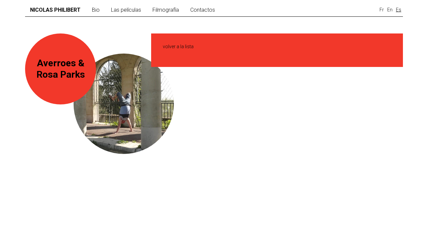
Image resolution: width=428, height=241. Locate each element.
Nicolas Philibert (55, 10)
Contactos (202, 10)
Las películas (126, 10)
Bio (96, 10)
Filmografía (165, 10)
